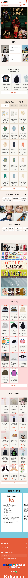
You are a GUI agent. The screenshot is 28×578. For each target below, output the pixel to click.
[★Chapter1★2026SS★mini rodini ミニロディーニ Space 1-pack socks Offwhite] (23, 469)
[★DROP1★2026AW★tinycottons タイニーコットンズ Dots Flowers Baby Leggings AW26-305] (14, 176)
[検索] (20, 5)
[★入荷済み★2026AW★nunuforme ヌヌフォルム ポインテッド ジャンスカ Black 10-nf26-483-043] (16, 78)
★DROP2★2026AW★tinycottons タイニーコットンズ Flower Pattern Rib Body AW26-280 (5, 166)
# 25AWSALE (23, 198)
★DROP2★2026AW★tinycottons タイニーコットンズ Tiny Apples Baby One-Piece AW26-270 (14, 119)
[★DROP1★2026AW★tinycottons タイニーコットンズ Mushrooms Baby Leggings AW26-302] (5, 176)
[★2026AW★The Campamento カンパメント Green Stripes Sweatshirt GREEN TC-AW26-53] (14, 310)
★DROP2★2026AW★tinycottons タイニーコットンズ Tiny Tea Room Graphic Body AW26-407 (5, 151)
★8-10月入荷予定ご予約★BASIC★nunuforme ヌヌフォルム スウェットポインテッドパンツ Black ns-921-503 (14, 332)
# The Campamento (7, 200)
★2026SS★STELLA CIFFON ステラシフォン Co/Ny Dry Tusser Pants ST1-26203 (5, 424)
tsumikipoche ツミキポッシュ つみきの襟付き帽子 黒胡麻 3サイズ (23, 441)
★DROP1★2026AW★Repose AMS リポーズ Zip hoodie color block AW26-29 (14, 379)
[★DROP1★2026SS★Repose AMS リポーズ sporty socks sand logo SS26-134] (14, 469)
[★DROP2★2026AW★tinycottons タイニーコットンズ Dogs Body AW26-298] (23, 113)
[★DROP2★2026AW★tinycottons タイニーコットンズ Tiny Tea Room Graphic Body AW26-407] (5, 144)
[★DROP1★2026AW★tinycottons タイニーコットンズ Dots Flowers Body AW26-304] (14, 128)
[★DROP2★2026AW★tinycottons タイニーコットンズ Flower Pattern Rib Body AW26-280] (5, 160)
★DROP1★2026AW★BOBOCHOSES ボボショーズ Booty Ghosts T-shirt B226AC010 (5, 332)
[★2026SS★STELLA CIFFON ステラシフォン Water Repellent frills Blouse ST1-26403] (23, 418)
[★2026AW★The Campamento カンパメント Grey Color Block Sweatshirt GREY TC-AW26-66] (5, 310)
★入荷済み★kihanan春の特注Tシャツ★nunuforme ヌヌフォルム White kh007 (23, 458)
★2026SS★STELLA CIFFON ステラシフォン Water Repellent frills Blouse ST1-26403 (22, 424)
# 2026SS (7, 198)
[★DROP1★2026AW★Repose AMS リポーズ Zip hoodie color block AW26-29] (14, 372)
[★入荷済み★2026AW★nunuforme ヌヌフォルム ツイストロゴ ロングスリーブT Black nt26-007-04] (23, 357)
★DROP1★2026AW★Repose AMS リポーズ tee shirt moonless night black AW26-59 (6, 86)
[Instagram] (14, 572)
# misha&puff (16, 198)
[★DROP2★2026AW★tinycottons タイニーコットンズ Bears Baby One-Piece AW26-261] (5, 113)
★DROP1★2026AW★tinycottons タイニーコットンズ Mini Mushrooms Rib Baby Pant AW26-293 (22, 166)
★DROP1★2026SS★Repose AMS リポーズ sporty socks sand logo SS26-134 (14, 475)
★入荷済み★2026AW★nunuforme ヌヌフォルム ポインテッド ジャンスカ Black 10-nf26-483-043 (16, 86)
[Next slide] (26, 23)
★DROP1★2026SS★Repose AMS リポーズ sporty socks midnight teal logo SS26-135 (5, 475)
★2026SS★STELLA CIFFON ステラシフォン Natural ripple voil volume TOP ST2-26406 (14, 408)
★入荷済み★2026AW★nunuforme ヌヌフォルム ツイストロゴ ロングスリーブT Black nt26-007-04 (22, 363)
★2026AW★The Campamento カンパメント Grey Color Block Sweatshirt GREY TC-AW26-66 (5, 316)
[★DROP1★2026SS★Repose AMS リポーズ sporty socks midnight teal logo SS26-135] (5, 469)
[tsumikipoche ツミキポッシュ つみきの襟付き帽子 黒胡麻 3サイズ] (23, 435)
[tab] (6, 37)
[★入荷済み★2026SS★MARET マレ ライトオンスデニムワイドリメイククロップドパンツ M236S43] (5, 452)
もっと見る (14, 92)
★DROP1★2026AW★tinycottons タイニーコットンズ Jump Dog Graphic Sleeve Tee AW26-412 (22, 316)
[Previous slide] (2, 23)
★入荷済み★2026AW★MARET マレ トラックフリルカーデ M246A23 (5, 363)
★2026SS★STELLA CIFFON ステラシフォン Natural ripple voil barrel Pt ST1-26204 (5, 408)
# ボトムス (11, 228)
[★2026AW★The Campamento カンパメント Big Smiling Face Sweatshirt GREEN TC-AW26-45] (5, 372)
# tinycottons (24, 200)
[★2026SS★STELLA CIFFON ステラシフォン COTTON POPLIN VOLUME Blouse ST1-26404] (14, 418)
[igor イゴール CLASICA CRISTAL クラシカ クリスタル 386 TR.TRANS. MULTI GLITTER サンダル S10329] (14, 357)
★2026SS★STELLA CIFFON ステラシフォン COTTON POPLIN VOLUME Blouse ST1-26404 (14, 424)
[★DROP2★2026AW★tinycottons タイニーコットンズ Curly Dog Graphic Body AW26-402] (23, 128)
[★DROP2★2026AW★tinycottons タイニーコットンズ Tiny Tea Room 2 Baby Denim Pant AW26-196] (14, 144)
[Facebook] (12, 572)
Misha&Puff (14, 105)
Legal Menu (4, 547)
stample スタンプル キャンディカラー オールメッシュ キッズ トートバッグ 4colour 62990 (5, 347)
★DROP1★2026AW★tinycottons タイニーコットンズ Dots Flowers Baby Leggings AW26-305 (14, 182)
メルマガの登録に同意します (9, 558)
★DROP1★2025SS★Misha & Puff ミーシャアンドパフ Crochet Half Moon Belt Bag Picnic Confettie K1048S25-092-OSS (5, 441)
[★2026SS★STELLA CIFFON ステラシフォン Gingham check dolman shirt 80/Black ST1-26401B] (23, 401)
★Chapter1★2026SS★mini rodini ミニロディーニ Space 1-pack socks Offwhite (22, 475)
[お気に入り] (22, 2)
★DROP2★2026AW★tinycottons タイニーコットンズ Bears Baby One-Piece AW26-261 (5, 119)
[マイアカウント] (19, 2)
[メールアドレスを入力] (25, 555)
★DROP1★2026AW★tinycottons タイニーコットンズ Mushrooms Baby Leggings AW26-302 (5, 182)
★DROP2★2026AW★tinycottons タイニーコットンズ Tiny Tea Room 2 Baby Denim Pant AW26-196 (14, 151)
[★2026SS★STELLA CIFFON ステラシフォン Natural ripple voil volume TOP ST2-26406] (14, 401)
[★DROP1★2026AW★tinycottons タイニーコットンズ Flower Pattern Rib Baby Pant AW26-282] (14, 160)
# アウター (5, 230)
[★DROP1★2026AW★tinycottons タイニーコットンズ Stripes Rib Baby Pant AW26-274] (23, 144)
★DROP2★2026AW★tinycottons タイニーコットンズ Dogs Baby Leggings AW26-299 (22, 182)
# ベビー (11, 230)
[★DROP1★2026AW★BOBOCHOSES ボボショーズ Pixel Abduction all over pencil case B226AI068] (14, 435)
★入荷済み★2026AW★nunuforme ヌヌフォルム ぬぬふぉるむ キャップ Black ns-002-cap (14, 347)
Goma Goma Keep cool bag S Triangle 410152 (23, 347)
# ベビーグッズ (19, 228)
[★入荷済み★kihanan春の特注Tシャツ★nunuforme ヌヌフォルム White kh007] (23, 452)
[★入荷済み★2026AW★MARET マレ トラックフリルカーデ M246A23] (5, 357)
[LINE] (16, 572)
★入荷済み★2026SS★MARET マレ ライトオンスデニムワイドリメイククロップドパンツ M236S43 (5, 458)
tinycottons (5, 105)
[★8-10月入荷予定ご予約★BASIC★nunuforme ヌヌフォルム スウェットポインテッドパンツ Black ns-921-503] (14, 325)
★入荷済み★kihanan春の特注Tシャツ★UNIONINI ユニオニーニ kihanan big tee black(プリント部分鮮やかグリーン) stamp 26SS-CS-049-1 (14, 458)
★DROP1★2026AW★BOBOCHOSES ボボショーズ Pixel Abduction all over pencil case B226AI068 (14, 441)
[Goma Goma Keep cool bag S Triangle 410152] (23, 341)
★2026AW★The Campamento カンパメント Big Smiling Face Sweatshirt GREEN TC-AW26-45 (5, 379)
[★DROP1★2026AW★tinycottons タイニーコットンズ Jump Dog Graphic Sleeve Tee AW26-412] (23, 310)
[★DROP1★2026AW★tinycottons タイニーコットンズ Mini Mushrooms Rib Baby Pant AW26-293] (23, 160)
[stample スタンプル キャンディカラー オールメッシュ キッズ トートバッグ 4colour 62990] (5, 341)
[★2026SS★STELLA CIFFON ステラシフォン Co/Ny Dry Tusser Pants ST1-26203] (5, 418)
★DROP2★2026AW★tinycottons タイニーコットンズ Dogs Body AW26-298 (22, 119)
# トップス (5, 228)
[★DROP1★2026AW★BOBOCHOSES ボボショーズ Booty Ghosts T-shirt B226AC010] (5, 325)
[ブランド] (24, 0)
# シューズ (19, 230)
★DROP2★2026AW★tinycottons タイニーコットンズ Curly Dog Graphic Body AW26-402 (22, 135)
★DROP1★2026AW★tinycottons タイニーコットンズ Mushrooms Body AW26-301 (5, 135)
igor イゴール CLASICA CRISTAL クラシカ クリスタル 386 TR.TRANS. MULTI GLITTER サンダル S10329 (14, 363)
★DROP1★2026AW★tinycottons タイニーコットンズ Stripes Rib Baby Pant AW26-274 (22, 151)
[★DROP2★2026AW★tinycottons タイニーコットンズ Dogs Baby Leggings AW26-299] (23, 176)
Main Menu (4, 543)
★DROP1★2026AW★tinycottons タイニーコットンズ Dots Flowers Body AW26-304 (14, 135)
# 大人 (16, 200)
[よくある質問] (16, 2)
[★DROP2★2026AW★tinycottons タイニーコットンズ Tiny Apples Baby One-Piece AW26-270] (14, 113)
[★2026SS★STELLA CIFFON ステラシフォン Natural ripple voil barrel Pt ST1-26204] (5, 401)
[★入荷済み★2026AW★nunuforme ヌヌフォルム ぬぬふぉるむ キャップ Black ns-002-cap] (14, 341)
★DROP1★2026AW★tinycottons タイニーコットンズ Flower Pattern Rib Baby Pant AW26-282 (14, 166)
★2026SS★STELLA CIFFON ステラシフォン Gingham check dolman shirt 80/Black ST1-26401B (22, 408)
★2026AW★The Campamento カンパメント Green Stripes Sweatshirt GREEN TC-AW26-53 (14, 316)
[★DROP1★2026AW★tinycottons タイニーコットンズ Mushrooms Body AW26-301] (5, 128)
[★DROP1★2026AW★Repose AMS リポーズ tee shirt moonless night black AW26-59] (6, 78)
